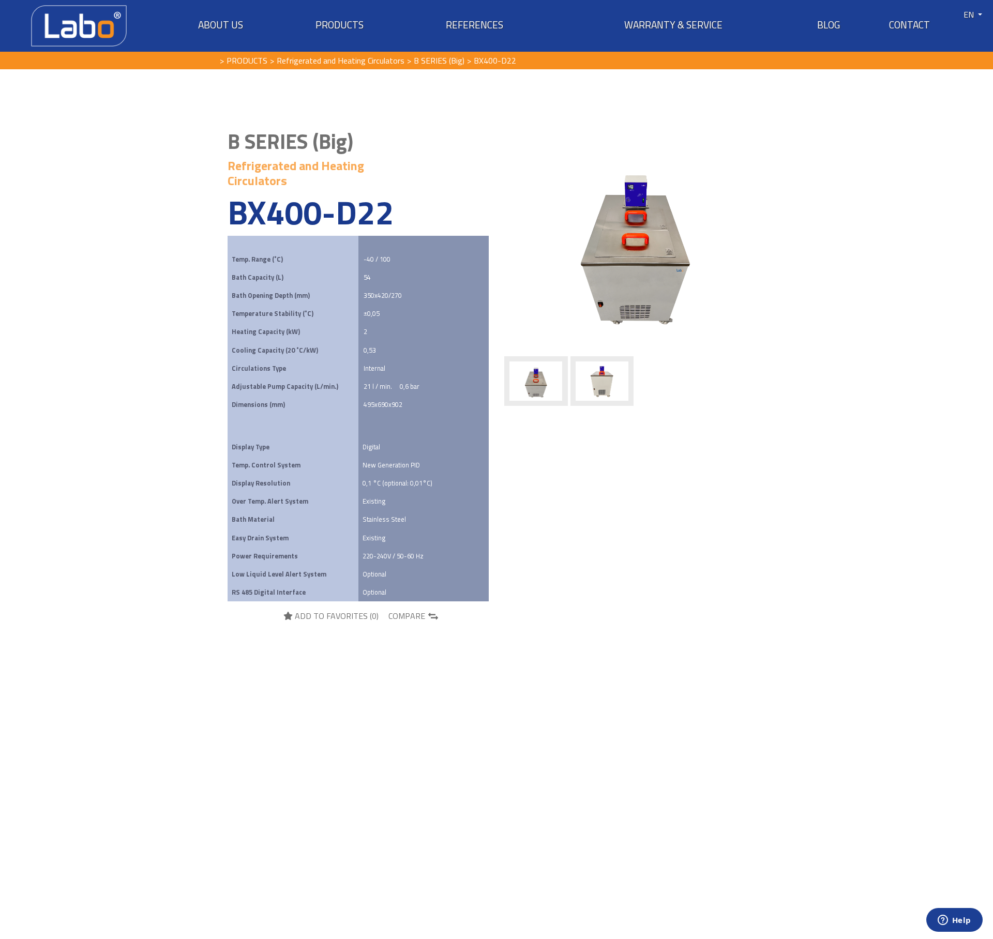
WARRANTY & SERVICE (673, 25)
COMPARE (406, 616)
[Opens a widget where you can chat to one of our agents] (954, 921)
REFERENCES (474, 25)
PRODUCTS (339, 25)
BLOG (828, 25)
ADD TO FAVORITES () (336, 616)
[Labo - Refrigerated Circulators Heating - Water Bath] (79, 25)
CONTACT (909, 25)
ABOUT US (220, 25)
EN (970, 14)
